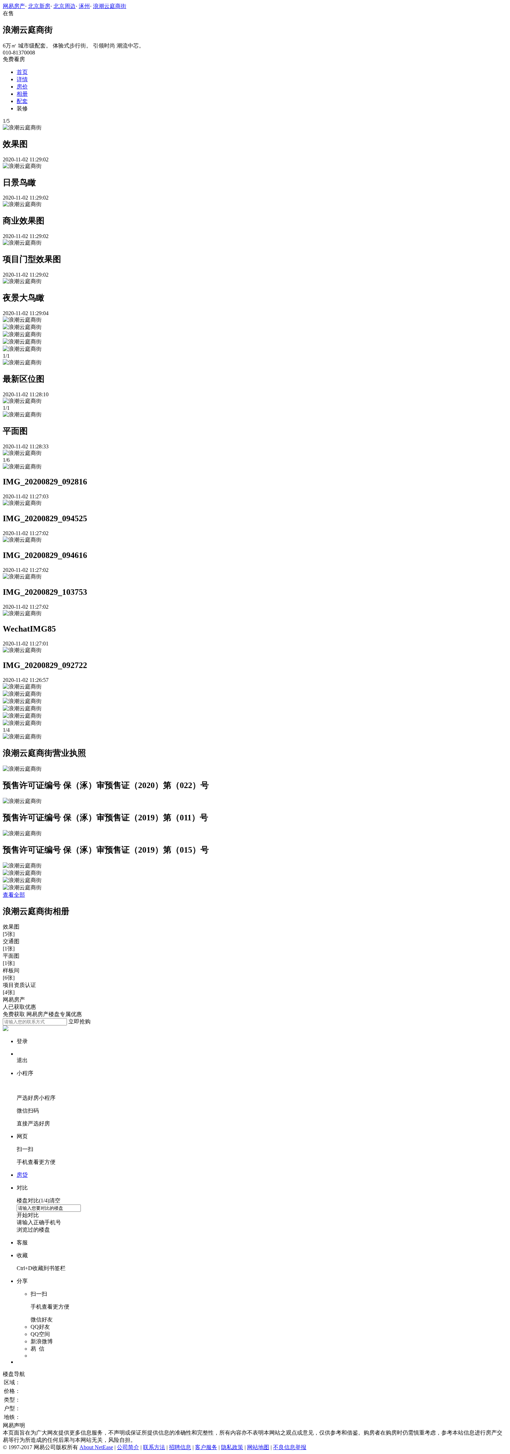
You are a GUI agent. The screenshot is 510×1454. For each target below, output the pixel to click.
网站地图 (258, 1447)
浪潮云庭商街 (109, 6)
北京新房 (39, 6)
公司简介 (128, 1447)
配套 (22, 101)
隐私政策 (232, 1447)
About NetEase (96, 1447)
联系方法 (154, 1447)
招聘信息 (180, 1447)
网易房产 (14, 6)
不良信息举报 (289, 1447)
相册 (22, 94)
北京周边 (64, 6)
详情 (22, 79)
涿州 (84, 6)
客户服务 (206, 1447)
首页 (22, 72)
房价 (22, 87)
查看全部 (14, 895)
